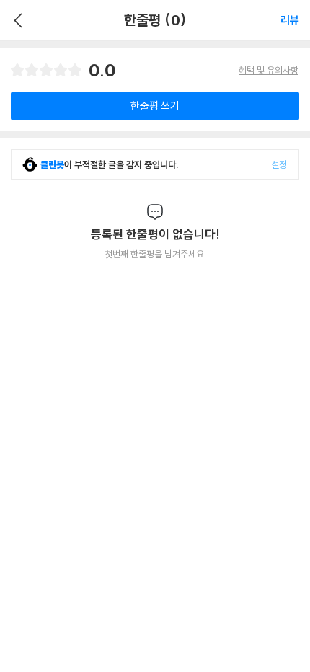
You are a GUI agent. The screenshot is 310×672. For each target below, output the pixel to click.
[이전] (16, 20)
